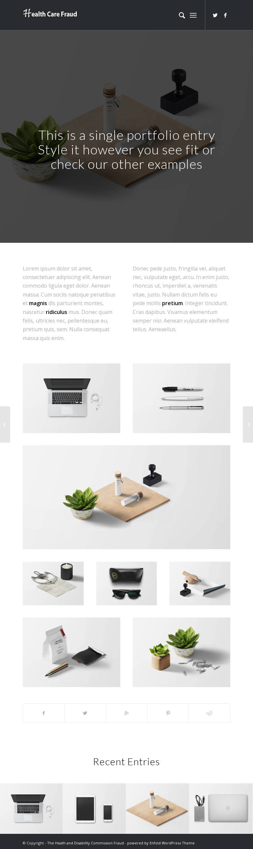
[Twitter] (215, 15)
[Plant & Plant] (5, 424)
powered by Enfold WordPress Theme (161, 842)
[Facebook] (225, 15)
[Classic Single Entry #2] (248, 424)
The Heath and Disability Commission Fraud (85, 842)
